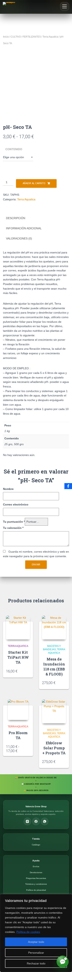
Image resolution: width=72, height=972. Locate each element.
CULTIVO (16, 36)
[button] (64, 6)
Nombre (8, 488)
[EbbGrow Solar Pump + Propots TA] (54, 711)
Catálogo (36, 845)
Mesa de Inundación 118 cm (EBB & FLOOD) (54, 667)
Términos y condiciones (36, 884)
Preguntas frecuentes (36, 878)
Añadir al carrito (34, 183)
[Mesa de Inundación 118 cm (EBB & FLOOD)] (54, 627)
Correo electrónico (15, 504)
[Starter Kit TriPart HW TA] (18, 627)
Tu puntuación (14, 521)
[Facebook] (36, 821)
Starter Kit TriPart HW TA (18, 657)
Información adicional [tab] (24, 228)
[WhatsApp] (44, 821)
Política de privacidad (36, 890)
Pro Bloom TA (18, 735)
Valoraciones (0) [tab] (19, 238)
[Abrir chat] (63, 962)
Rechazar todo (36, 963)
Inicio (6, 36)
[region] (36, 933)
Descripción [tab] (15, 218)
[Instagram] (27, 821)
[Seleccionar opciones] (28, 749)
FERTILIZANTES (32, 36)
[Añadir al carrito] (28, 671)
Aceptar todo (36, 941)
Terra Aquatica (50, 36)
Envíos (36, 866)
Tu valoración (13, 527)
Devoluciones (36, 872)
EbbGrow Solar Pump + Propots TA (54, 748)
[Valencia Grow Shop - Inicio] (9, 7)
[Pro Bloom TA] (18, 709)
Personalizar (36, 952)
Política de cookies (28, 931)
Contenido (13, 149)
